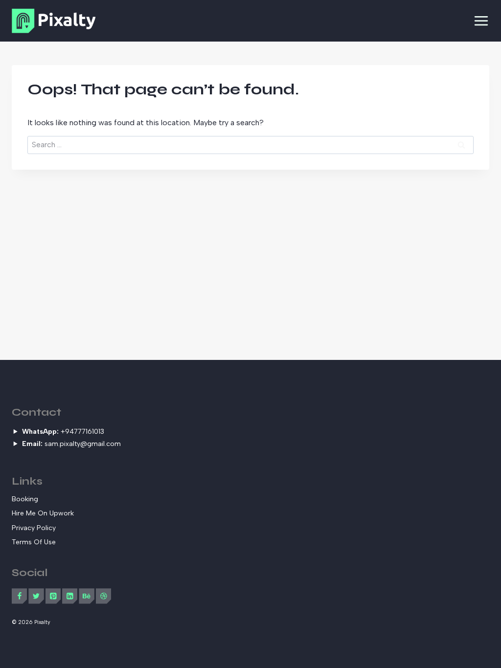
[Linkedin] (69, 595)
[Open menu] (481, 21)
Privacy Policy (34, 528)
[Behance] (86, 595)
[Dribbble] (103, 595)
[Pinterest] (53, 595)
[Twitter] (36, 595)
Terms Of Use (34, 542)
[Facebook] (19, 595)
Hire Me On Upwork (43, 513)
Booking (25, 499)
